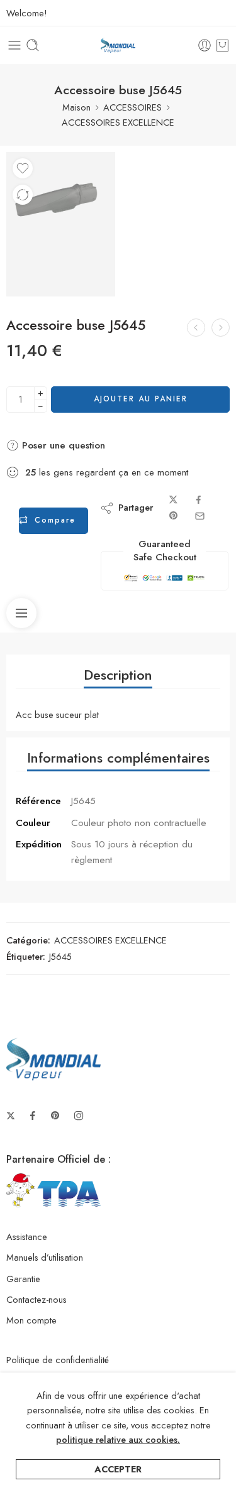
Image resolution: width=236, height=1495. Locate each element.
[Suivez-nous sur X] (10, 1115)
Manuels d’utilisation (44, 1257)
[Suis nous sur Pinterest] (55, 1116)
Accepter (118, 1469)
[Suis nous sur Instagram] (78, 1115)
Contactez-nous (36, 1299)
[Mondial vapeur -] (118, 45)
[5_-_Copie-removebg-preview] (60, 224)
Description (118, 675)
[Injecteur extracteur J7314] (220, 327)
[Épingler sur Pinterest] (174, 516)
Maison (76, 107)
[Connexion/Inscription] (204, 45)
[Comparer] (23, 195)
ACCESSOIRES (132, 107)
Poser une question (62, 445)
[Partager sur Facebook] (198, 499)
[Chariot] (222, 45)
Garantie (23, 1278)
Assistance (26, 1236)
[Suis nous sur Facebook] (33, 1116)
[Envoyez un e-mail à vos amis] (199, 516)
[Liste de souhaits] (23, 168)
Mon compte (31, 1320)
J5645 (60, 956)
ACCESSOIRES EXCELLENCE (118, 122)
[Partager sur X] (173, 499)
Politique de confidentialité (57, 1359)
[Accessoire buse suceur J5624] (196, 327)
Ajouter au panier (141, 399)
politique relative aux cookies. (118, 1439)
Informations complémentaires (118, 758)
